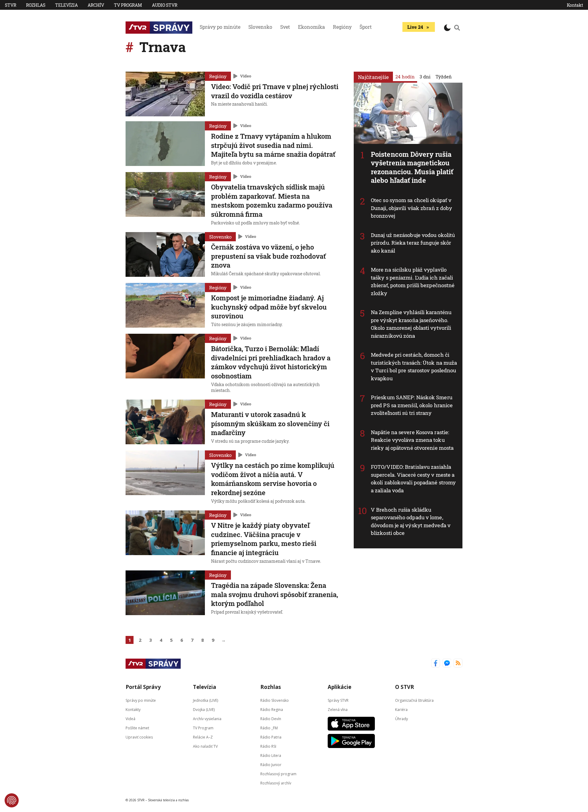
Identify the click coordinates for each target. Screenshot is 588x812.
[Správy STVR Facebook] (435, 664)
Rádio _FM (269, 727)
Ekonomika (311, 27)
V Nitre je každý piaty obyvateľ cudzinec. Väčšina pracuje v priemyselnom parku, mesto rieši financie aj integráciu (263, 539)
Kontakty (133, 709)
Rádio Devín (270, 718)
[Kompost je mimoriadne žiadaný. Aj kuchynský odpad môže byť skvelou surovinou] (165, 306)
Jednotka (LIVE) (205, 700)
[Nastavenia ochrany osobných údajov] (12, 800)
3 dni (425, 76)
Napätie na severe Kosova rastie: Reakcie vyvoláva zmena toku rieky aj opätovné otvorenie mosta (412, 440)
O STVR (404, 686)
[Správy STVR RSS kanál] (458, 664)
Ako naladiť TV (205, 746)
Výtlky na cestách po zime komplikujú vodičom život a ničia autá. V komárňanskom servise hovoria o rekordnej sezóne (272, 479)
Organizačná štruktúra (414, 700)
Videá (130, 718)
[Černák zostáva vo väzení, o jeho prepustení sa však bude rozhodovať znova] (165, 255)
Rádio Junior (270, 764)
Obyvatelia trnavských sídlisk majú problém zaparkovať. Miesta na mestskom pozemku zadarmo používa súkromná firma (271, 200)
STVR (10, 5)
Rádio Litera (270, 755)
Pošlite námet (137, 727)
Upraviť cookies (139, 736)
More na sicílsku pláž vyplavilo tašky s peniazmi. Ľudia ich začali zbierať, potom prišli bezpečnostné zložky (412, 281)
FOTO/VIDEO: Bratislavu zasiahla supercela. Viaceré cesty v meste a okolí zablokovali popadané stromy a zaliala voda (413, 478)
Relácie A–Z (203, 736)
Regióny (342, 27)
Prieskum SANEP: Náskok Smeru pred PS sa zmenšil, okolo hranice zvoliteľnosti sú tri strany (412, 405)
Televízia (66, 5)
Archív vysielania (207, 718)
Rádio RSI (268, 746)
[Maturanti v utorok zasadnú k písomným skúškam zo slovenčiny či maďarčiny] (165, 422)
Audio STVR (164, 5)
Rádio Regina (271, 709)
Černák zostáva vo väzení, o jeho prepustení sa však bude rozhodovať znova (268, 255)
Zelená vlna (338, 709)
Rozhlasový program (278, 773)
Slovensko (260, 27)
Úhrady (401, 718)
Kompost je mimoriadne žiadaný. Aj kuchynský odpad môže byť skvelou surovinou (269, 306)
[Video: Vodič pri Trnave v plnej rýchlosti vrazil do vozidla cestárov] (165, 94)
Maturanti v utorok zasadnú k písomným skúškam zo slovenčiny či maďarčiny (270, 423)
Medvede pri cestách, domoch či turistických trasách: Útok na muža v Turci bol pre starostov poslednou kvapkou (414, 366)
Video (245, 76)
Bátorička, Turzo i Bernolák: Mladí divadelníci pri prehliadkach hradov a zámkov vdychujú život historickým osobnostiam (270, 362)
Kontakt (575, 5)
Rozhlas (35, 5)
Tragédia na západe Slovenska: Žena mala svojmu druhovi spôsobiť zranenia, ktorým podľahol (274, 594)
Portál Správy (143, 686)
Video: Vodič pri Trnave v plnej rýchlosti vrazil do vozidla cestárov (274, 91)
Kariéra (401, 709)
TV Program (128, 5)
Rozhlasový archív (275, 782)
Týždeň (443, 76)
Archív (96, 5)
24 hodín (405, 76)
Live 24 (415, 27)
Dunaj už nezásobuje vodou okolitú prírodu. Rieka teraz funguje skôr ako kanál (413, 242)
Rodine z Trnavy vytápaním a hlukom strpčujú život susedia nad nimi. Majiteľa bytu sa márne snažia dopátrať (273, 145)
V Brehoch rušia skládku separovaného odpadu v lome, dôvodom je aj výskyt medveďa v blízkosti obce (410, 521)
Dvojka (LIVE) (204, 709)
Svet (285, 27)
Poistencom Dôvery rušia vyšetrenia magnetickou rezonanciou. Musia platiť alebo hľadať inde (412, 167)
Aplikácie (339, 686)
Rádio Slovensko (274, 700)
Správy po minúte (220, 27)
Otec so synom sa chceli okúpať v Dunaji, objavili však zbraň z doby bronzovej (411, 208)
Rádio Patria (270, 736)
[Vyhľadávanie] (457, 27)
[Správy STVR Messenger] (447, 664)
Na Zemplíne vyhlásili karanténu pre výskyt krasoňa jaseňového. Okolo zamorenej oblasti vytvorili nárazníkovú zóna (411, 324)
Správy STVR (338, 700)
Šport (366, 27)
